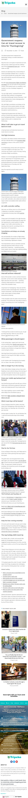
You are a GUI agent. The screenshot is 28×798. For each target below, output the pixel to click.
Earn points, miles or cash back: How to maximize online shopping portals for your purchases (13, 782)
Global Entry (18, 497)
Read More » (3, 793)
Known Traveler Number (15, 499)
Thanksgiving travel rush (13, 66)
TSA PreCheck (10, 497)
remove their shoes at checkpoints (10, 531)
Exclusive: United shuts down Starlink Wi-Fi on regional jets (14, 630)
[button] (26, 4)
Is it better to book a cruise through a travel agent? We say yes (14, 682)
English (6, 796)
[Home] (1, 13)
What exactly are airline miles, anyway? (12, 578)
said (6, 335)
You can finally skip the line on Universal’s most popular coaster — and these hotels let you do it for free (14, 656)
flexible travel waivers (18, 344)
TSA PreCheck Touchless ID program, (13, 513)
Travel (22, 50)
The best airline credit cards (10, 576)
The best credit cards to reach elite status (13, 587)
